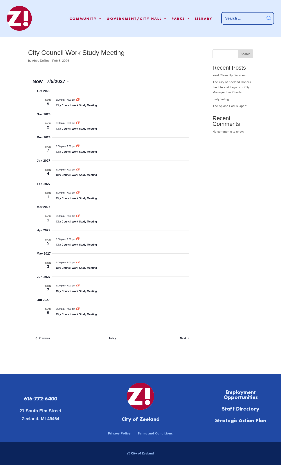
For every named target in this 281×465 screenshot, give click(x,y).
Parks (178, 18)
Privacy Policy (119, 433)
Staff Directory (240, 408)
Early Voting (221, 99)
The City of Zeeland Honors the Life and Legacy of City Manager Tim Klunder (232, 87)
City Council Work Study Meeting (76, 105)
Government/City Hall (134, 18)
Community (83, 18)
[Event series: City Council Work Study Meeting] (77, 99)
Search (245, 54)
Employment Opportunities (240, 395)
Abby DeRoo (41, 60)
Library (204, 18)
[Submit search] (269, 18)
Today (112, 338)
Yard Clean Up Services (229, 75)
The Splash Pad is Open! (230, 106)
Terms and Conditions (155, 433)
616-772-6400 (40, 398)
